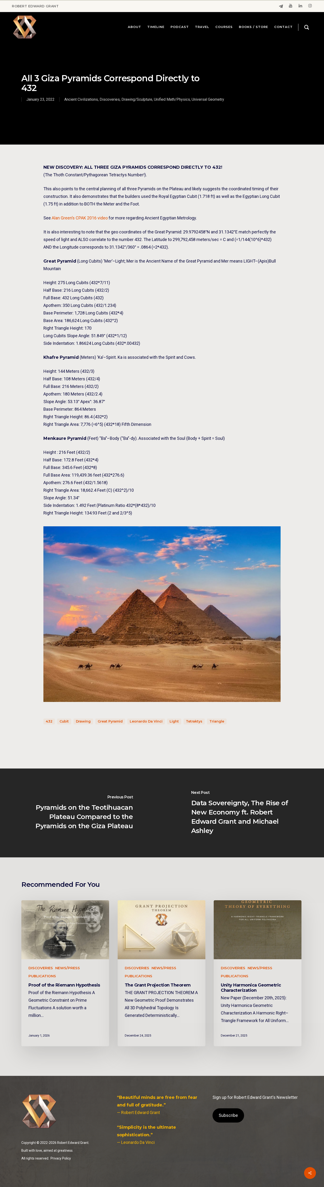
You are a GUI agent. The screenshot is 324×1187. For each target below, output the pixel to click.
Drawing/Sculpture (136, 99)
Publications (42, 976)
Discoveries (110, 99)
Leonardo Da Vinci (146, 721)
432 (49, 721)
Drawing (83, 721)
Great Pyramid (110, 721)
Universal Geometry (208, 99)
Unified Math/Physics (172, 99)
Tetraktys (194, 721)
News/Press (67, 968)
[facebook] (281, 6)
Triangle (216, 721)
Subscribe (228, 1115)
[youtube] (291, 6)
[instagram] (310, 6)
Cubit (64, 721)
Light (174, 721)
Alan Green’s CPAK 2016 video (80, 217)
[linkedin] (300, 6)
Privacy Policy (61, 1158)
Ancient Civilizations (81, 99)
